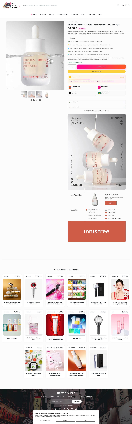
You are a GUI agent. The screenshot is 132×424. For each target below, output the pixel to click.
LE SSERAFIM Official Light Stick (98, 374)
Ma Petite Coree (66, 393)
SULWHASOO (72, 347)
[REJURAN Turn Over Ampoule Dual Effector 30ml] (12, 289)
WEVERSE (92, 276)
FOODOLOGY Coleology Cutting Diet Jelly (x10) (120, 303)
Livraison (69, 396)
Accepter (65, 420)
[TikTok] (37, 100)
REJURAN (6, 276)
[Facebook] (34, 100)
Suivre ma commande (86, 396)
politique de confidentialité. (54, 416)
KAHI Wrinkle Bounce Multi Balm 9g (120, 338)
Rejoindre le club (110, 81)
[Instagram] (31, 100)
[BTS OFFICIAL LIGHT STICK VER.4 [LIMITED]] (98, 289)
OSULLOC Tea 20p (12, 338)
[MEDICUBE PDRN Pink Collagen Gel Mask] (55, 360)
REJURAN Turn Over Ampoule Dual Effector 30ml (12, 303)
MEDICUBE (49, 347)
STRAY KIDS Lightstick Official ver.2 (33, 303)
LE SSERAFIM (93, 347)
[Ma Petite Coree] (11, 5)
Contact (76, 396)
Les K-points (43, 396)
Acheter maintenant (97, 71)
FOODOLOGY (115, 276)
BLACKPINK (49, 276)
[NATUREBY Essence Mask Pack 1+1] (77, 289)
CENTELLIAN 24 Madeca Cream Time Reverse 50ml (55, 338)
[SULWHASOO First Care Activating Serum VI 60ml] (77, 360)
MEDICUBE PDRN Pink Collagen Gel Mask (55, 374)
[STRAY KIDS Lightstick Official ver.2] (33, 289)
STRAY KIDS (28, 276)
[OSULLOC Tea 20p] (12, 325)
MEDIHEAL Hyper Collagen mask (33, 338)
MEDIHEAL (28, 312)
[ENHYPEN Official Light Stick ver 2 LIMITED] (98, 325)
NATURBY (71, 276)
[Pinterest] (40, 100)
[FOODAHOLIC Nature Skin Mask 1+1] (33, 360)
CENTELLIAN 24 (51, 312)
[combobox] (71, 5)
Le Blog (59, 396)
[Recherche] (118, 5)
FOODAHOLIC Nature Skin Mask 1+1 (33, 374)
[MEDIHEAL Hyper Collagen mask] (33, 325)
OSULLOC (6, 312)
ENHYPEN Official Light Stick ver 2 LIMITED (98, 338)
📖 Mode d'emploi (74, 107)
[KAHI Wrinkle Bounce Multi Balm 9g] (120, 325)
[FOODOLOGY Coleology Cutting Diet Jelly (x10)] (120, 289)
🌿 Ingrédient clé (73, 102)
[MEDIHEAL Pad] (77, 325)
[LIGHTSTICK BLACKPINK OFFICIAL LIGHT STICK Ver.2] (55, 289)
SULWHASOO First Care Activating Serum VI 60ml (77, 374)
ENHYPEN (92, 312)
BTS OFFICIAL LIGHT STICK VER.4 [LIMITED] (98, 303)
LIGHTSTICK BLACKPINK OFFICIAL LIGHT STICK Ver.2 (55, 303)
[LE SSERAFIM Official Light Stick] (98, 360)
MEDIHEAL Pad (77, 338)
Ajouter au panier (101, 66)
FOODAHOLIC (29, 347)
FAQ (64, 396)
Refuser (85, 420)
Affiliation (51, 396)
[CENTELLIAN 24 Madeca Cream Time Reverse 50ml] (55, 325)
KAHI (113, 312)
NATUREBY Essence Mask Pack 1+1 (77, 303)
